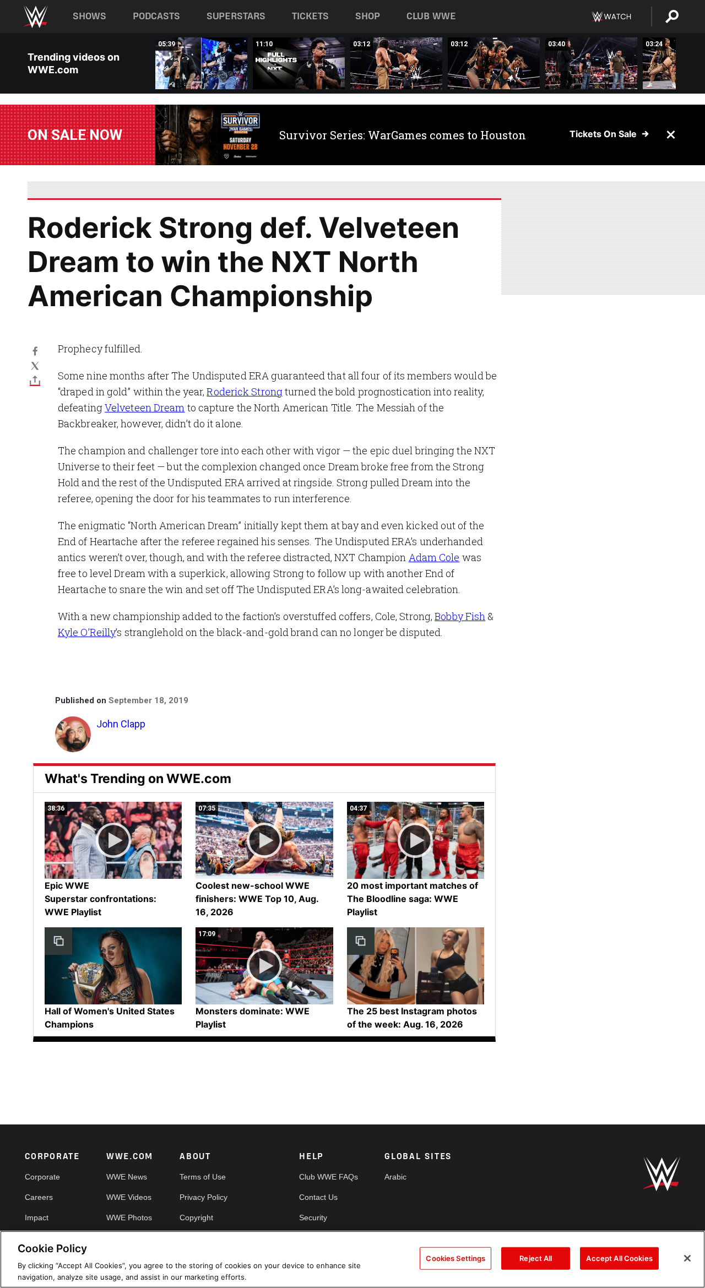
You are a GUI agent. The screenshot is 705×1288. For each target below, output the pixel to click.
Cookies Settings (455, 1258)
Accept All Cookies (619, 1258)
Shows (89, 16)
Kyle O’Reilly (87, 632)
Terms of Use (203, 1176)
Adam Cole (434, 557)
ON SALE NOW (75, 135)
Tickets (310, 16)
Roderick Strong (245, 391)
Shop (367, 16)
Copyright (196, 1217)
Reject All (535, 1258)
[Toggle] (35, 380)
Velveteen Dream (145, 407)
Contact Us (318, 1197)
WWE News (126, 1176)
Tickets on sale (603, 133)
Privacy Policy (203, 1197)
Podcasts (156, 16)
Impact (36, 1217)
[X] (35, 365)
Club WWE (431, 16)
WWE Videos (128, 1197)
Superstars (236, 16)
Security (313, 1217)
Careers (39, 1197)
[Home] (35, 17)
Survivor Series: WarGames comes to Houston (402, 135)
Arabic (395, 1176)
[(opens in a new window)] (209, 135)
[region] (352, 1259)
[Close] (687, 1258)
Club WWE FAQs (328, 1176)
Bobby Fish (460, 616)
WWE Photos (129, 1217)
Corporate (42, 1176)
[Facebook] (35, 350)
